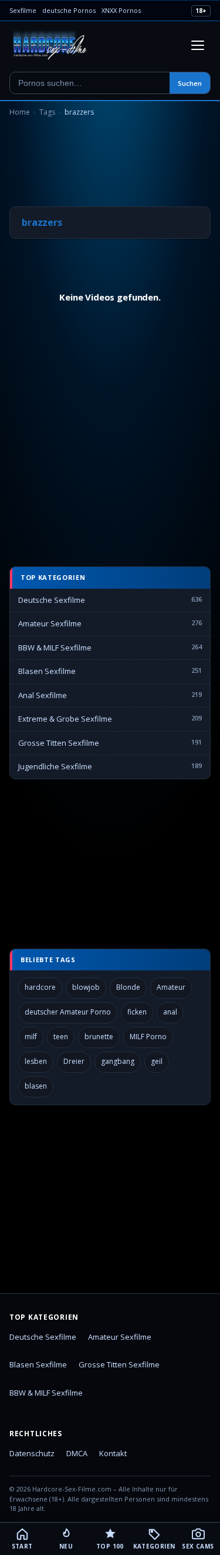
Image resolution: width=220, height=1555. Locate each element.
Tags (47, 112)
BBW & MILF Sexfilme (55, 647)
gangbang (117, 1061)
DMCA (76, 1453)
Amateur (171, 987)
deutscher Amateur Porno (68, 1012)
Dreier (73, 1061)
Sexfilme (22, 10)
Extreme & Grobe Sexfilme (65, 718)
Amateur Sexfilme (50, 623)
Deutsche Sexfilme (51, 600)
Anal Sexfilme (42, 695)
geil (157, 1061)
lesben (36, 1061)
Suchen (190, 83)
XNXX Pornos (121, 10)
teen (60, 1037)
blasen (36, 1086)
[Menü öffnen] (198, 45)
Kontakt (113, 1453)
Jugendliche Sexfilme (55, 766)
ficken (137, 1012)
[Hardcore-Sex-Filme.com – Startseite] (50, 45)
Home (19, 112)
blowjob (86, 987)
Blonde (128, 987)
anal (170, 1012)
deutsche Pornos (69, 10)
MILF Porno (148, 1037)
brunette (98, 1037)
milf (31, 1037)
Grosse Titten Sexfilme (58, 743)
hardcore (40, 987)
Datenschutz (32, 1453)
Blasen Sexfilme (47, 671)
